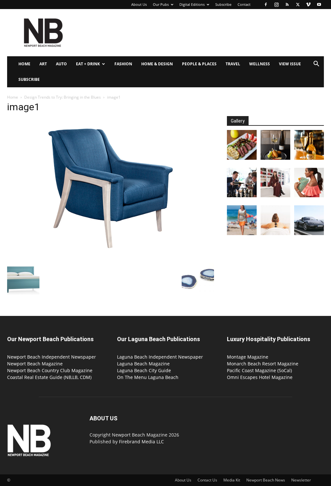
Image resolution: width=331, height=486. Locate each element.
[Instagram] (276, 4)
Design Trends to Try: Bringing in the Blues (62, 97)
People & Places (199, 64)
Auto (61, 64)
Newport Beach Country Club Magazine (49, 370)
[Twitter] (298, 4)
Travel (233, 64)
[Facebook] (266, 4)
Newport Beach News (265, 480)
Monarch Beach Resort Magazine (262, 364)
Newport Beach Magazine (35, 364)
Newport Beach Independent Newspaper (51, 357)
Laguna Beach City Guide (144, 370)
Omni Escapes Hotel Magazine (260, 377)
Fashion (123, 64)
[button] (316, 64)
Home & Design (157, 64)
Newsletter (301, 480)
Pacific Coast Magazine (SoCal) (259, 370)
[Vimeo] (308, 4)
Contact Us (207, 480)
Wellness (259, 64)
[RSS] (287, 4)
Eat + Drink (88, 64)
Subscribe (223, 4)
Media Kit (231, 480)
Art (43, 64)
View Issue (290, 64)
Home (24, 64)
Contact (244, 4)
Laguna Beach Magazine (143, 364)
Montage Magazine (247, 357)
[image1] (110, 255)
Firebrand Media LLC (141, 441)
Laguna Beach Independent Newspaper (160, 357)
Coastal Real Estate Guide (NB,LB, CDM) (49, 377)
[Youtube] (319, 4)
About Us (139, 4)
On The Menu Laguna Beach (147, 377)
